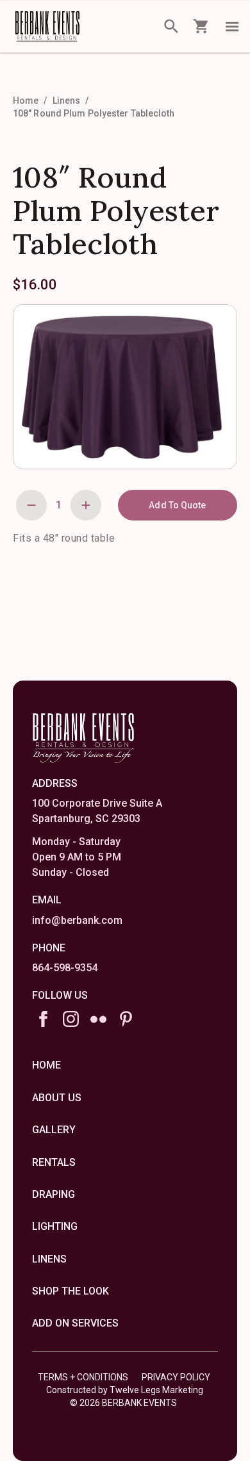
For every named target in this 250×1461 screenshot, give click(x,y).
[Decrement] (31, 505)
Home (25, 100)
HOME (46, 1065)
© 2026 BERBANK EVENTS (123, 1403)
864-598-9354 (64, 968)
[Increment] (86, 505)
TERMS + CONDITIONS (83, 1377)
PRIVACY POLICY (176, 1377)
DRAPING (53, 1194)
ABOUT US (56, 1098)
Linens (67, 100)
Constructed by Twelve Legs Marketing (124, 1390)
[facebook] (43, 1019)
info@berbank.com (77, 920)
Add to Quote (177, 505)
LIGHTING (55, 1226)
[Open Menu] (232, 26)
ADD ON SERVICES (75, 1323)
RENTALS (54, 1162)
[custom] (98, 1019)
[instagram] (71, 1019)
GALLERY (54, 1130)
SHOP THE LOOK (70, 1291)
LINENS (49, 1259)
